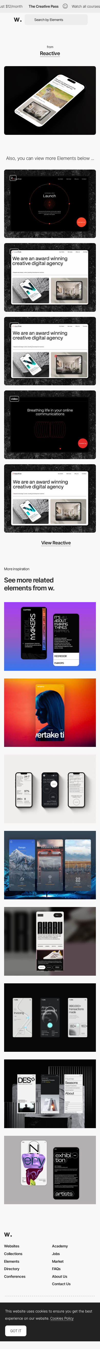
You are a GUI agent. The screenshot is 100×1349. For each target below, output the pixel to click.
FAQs (56, 1269)
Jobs (56, 1253)
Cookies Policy (62, 1318)
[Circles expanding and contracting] (50, 424)
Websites (11, 1246)
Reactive (50, 53)
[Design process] (50, 204)
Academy (60, 1246)
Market (58, 1261)
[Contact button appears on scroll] (50, 277)
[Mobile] (50, 712)
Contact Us (61, 1284)
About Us (59, 1276)
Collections (13, 1253)
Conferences (14, 1276)
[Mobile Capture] (50, 636)
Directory (11, 1269)
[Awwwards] (18, 20)
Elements (11, 1261)
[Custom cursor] (50, 351)
